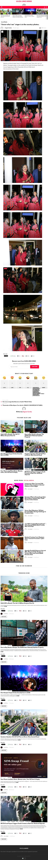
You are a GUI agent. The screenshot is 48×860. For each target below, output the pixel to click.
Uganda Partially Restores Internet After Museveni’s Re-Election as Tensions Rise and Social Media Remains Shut (35, 552)
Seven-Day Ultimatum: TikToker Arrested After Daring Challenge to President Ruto (35, 512)
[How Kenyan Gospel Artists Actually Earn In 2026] (30, 11)
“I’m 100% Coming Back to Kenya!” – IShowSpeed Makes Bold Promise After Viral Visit (35, 525)
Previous (0, 14)
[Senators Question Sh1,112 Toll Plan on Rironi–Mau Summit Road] (42, 11)
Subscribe (35, 366)
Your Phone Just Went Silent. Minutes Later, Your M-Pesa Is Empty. (11, 471)
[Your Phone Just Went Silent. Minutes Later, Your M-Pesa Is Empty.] (12, 464)
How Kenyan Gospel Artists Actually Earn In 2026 (29, 16)
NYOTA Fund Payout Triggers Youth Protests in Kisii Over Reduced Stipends (35, 473)
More (5, 606)
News (35, 468)
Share (2, 32)
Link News (3, 432)
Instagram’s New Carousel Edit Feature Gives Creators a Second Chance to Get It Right (34, 485)
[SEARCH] (46, 7)
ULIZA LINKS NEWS (24, 1)
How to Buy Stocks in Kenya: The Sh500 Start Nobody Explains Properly (18, 16)
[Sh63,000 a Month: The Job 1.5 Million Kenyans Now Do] (6, 11)
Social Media (29, 480)
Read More (4, 616)
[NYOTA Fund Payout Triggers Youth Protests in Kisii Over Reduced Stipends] (36, 464)
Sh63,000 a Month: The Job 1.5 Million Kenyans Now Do (5, 16)
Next (47, 14)
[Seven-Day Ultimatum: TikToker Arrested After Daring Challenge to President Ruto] (12, 516)
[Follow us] (44, 7)
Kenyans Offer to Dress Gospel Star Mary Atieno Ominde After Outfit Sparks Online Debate (35, 498)
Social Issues (39, 468)
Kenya (26, 468)
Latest (24, 5)
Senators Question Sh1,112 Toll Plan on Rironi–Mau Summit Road (42, 16)
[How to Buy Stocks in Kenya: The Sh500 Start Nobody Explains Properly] (18, 11)
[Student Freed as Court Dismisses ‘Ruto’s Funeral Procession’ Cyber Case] (12, 543)
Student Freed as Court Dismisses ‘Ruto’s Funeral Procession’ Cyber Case (34, 539)
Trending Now (28, 821)
